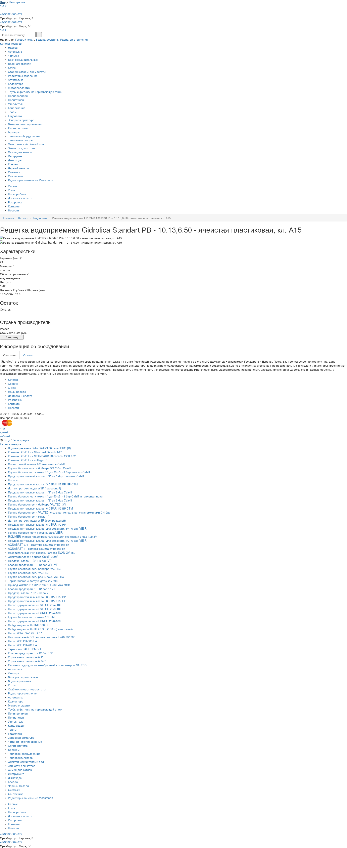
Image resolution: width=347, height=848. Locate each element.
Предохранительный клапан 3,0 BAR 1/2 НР (37, 601)
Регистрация (17, 2)
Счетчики (14, 172)
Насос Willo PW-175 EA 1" (25, 633)
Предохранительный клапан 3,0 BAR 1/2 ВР (37, 597)
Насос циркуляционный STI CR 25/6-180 (34, 609)
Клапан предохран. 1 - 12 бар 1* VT (31, 589)
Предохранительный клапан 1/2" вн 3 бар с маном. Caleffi (46, 476)
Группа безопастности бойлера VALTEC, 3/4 (37, 504)
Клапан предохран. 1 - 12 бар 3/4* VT (33, 565)
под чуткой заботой (5, 432)
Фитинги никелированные (25, 124)
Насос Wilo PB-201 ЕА (22, 645)
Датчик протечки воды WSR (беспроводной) (37, 520)
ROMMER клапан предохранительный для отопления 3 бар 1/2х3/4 (52, 536)
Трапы (12, 112)
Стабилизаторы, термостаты (27, 72)
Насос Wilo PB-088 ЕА (22, 641)
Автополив (15, 51)
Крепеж (13, 164)
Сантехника (15, 176)
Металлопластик (19, 88)
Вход (3, 2)
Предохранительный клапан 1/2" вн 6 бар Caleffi (40, 492)
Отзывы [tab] (28, 355)
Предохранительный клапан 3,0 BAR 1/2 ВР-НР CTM (43, 484)
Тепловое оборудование (24, 136)
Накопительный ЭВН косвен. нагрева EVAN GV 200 (41, 637)
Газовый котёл (24, 39)
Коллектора (15, 84)
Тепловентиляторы (20, 140)
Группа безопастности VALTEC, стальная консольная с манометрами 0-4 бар (59, 512)
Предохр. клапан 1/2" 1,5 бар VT (29, 561)
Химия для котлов (20, 152)
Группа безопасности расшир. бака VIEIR (35, 532)
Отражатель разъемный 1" (25, 657)
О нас (12, 190)
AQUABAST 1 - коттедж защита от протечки (36, 549)
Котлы (12, 68)
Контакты (14, 206)
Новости (13, 210)
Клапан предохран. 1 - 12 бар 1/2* (30, 653)
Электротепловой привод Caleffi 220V (33, 557)
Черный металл (18, 168)
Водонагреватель (47, 39)
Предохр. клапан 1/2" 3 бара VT (29, 593)
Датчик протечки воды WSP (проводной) (34, 488)
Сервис (13, 186)
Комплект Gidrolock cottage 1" (27, 460)
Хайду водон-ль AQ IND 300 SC (28, 625)
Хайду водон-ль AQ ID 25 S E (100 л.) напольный (40, 629)
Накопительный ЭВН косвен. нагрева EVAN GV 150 (41, 553)
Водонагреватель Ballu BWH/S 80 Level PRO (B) (39, 448)
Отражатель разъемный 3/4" (27, 661)
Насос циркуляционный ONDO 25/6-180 (34, 621)
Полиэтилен (16, 100)
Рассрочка (15, 202)
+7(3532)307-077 (11, 22)
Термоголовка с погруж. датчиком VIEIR (34, 581)
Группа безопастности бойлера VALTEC (34, 569)
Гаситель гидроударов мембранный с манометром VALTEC (47, 665)
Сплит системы (18, 128)
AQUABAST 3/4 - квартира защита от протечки (38, 544)
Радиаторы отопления (23, 76)
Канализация (16, 108)
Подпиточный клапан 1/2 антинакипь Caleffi (36, 464)
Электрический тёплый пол (26, 144)
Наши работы (17, 194)
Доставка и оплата (20, 198)
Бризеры (13, 132)
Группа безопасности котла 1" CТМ (31, 617)
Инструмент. (16, 156)
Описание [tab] (9, 355)
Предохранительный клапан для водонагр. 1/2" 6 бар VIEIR (47, 540)
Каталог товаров (10, 43)
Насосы (13, 47)
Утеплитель (15, 104)
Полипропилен (18, 96)
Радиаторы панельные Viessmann (30, 180)
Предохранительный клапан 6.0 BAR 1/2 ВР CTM (40, 508)
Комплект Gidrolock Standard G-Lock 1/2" (35, 452)
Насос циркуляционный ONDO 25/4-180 (34, 613)
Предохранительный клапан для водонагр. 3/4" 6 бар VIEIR (47, 528)
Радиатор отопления (74, 39)
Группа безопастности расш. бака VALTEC (36, 577)
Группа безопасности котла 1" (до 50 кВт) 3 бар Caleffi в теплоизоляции (55, 496)
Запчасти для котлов (21, 148)
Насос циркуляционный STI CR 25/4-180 (34, 605)
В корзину (11, 337)
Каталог (13, 379)
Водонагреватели (19, 64)
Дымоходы (15, 160)
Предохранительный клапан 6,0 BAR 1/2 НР (37, 524)
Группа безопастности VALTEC (28, 573)
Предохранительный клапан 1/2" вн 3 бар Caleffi (40, 500)
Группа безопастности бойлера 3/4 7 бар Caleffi (39, 468)
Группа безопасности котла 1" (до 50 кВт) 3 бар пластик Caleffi (49, 472)
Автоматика (15, 80)
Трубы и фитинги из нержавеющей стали (35, 92)
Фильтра (13, 55)
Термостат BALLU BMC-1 (24, 649)
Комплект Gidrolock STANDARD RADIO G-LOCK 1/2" (42, 456)
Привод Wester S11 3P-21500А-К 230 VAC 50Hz (39, 585)
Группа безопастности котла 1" (28, 516)
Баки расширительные (23, 59)
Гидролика (15, 116)
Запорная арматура (21, 120)
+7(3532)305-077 (11, 14)
